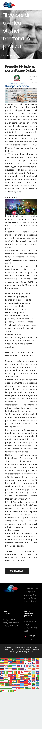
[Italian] (18, 672)
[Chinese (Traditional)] (22, 662)
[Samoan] (26, 681)
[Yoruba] (10, 691)
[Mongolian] (22, 678)
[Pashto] (38, 678)
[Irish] (14, 672)
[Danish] (38, 662)
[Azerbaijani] (22, 659)
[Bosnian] (38, 659)
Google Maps (32, 637)
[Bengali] (34, 659)
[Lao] (14, 675)
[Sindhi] (6, 684)
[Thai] (14, 687)
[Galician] (34, 665)
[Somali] (22, 684)
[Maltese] (10, 678)
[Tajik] (2, 687)
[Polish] (6, 681)
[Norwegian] (34, 678)
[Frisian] (30, 665)
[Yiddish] (6, 691)
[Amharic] (10, 659)
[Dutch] (2, 665)
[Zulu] (14, 691)
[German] (2, 669)
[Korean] (2, 675)
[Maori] (14, 678)
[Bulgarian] (2, 662)
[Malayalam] (6, 678)
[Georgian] (38, 665)
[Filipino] (18, 665)
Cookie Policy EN (23, 652)
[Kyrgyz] (10, 675)
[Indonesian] (10, 672)
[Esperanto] (10, 665)
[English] (6, 665)
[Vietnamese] (34, 687)
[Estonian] (14, 665)
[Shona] (2, 684)
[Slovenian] (18, 684)
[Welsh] (38, 687)
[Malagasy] (38, 675)
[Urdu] (26, 687)
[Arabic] (14, 659)
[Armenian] (18, 659)
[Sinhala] (10, 684)
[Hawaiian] (22, 669)
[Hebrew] (26, 669)
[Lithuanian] (26, 675)
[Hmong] (34, 669)
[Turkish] (18, 687)
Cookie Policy (12, 652)
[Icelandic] (2, 672)
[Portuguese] (10, 681)
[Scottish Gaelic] (30, 681)
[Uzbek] (30, 687)
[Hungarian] (38, 669)
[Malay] (2, 678)
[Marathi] (18, 678)
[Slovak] (14, 684)
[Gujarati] (10, 669)
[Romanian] (18, 681)
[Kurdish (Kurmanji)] (6, 675)
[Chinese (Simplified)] (18, 662)
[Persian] (2, 681)
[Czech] (34, 662)
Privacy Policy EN (32, 649)
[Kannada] (30, 672)
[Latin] (18, 675)
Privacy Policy (20, 649)
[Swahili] (34, 684)
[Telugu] (10, 687)
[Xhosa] (2, 691)
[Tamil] (6, 687)
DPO (32, 652)
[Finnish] (22, 665)
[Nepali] (30, 678)
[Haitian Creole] (14, 669)
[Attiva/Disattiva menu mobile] (37, 6)
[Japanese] (22, 672)
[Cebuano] (10, 662)
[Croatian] (30, 662)
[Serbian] (34, 681)
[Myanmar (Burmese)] (26, 678)
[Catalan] (6, 662)
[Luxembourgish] (30, 675)
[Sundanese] (30, 684)
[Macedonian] (34, 675)
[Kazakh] (34, 672)
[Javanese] (26, 672)
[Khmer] (38, 672)
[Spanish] (26, 684)
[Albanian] (6, 659)
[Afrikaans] (2, 659)
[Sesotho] (38, 681)
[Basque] (26, 659)
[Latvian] (22, 675)
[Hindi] (30, 669)
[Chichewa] (14, 662)
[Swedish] (38, 684)
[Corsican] (26, 662)
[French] (26, 665)
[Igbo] (6, 672)
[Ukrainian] (22, 687)
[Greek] (6, 669)
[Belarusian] (30, 659)
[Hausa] (18, 669)
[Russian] (22, 681)
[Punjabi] (14, 681)
